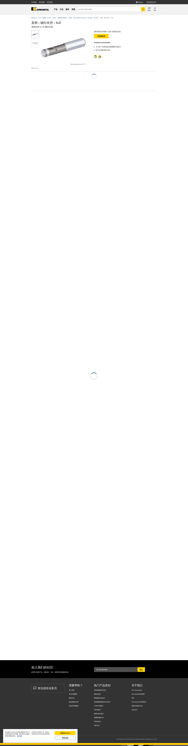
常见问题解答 (73, 694)
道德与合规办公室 (137, 706)
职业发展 (42, 2)
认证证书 (134, 710)
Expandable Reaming (79, 18)
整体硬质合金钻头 (99, 698)
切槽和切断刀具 (99, 717)
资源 (73, 9)
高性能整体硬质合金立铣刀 (102, 702)
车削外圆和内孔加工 (100, 690)
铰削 (70, 18)
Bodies (96, 18)
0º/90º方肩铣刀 (98, 706)
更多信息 (19, 736)
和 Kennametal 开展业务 (139, 702)
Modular (89, 18)
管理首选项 (65, 738)
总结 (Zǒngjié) (40, 96)
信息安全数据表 (74, 706)
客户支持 (71, 690)
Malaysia (34, 18)
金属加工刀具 (46, 18)
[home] (40, 10)
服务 (67, 9)
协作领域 (49, 2)
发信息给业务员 (151, 2)
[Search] (143, 9)
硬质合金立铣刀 (99, 714)
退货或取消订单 (74, 702)
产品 (55, 9)
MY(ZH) (140, 2)
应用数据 (38, 98)
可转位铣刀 (97, 710)
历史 (133, 698)
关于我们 (34, 2)
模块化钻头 (97, 694)
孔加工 (54, 18)
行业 (61, 9)
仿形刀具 (96, 725)
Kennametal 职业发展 (138, 694)
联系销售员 (101, 36)
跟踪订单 (71, 698)
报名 (141, 669)
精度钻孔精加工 (62, 18)
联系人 (149, 10)
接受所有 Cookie (65, 733)
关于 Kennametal (137, 690)
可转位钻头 (97, 721)
